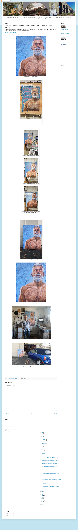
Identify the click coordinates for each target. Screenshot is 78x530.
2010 (42, 504)
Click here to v (44, 483)
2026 (42, 430)
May (43, 449)
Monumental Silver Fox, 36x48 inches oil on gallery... (50, 486)
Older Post (55, 413)
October (43, 442)
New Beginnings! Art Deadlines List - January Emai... (50, 457)
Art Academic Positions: (45, 482)
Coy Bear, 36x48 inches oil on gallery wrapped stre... (50, 473)
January (43, 455)
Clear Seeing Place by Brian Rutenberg (48, 487)
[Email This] (21, 378)
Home (31, 413)
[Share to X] (23, 378)
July (42, 446)
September (44, 443)
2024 (42, 433)
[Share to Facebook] (24, 378)
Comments (8, 425)
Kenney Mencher (65, 29)
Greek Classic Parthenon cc (46, 472)
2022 (42, 436)
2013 (42, 500)
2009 (42, 505)
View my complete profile (65, 33)
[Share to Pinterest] (25, 378)
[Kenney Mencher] (64, 61)
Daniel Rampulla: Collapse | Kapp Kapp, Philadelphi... (51, 460)
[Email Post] (19, 378)
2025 (42, 432)
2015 (42, 497)
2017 (42, 494)
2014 (42, 498)
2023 (42, 435)
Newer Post (7, 413)
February (43, 453)
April (43, 450)
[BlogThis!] (22, 378)
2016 (42, 495)
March (43, 452)
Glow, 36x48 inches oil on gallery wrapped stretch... (50, 466)
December (44, 439)
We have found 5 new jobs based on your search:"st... (51, 463)
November (44, 440)
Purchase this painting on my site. (11, 32)
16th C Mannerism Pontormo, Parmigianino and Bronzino (51, 479)
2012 (42, 501)
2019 (42, 491)
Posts (7, 513)
